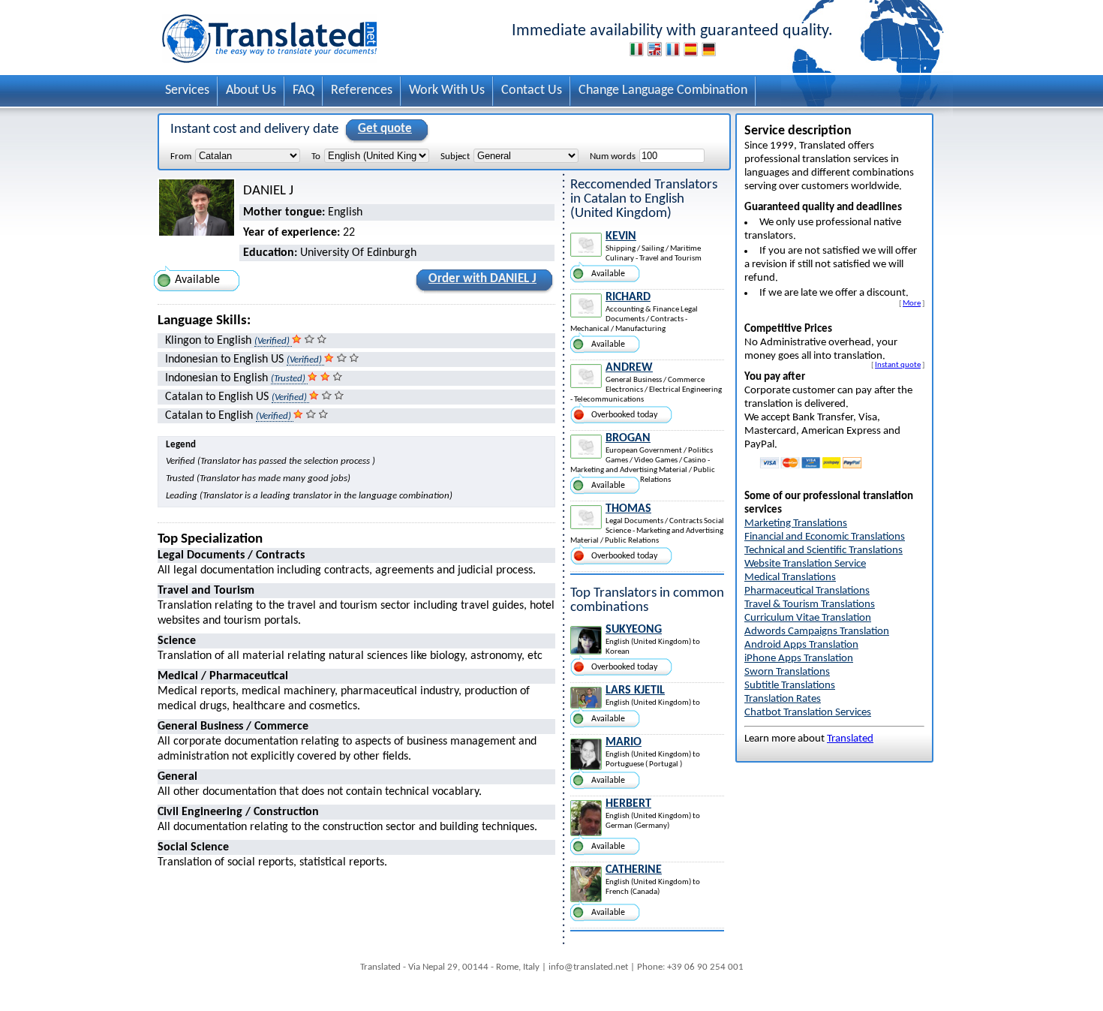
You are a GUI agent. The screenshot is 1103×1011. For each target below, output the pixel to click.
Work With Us (447, 90)
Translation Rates (782, 699)
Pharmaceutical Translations (807, 591)
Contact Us (531, 90)
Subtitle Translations (789, 685)
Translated (850, 739)
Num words (613, 156)
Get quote (385, 128)
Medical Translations (790, 577)
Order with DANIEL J (482, 278)
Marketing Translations (795, 523)
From (180, 156)
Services (187, 90)
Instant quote (898, 364)
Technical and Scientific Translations (823, 550)
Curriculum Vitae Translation (807, 618)
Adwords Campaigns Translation (816, 631)
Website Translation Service (805, 564)
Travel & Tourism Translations (809, 604)
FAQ (303, 90)
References (361, 90)
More (912, 303)
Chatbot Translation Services (807, 712)
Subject (455, 156)
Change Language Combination (663, 90)
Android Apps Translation (801, 645)
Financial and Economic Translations (824, 537)
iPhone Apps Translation (798, 658)
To (315, 156)
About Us (251, 90)
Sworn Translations (787, 672)
